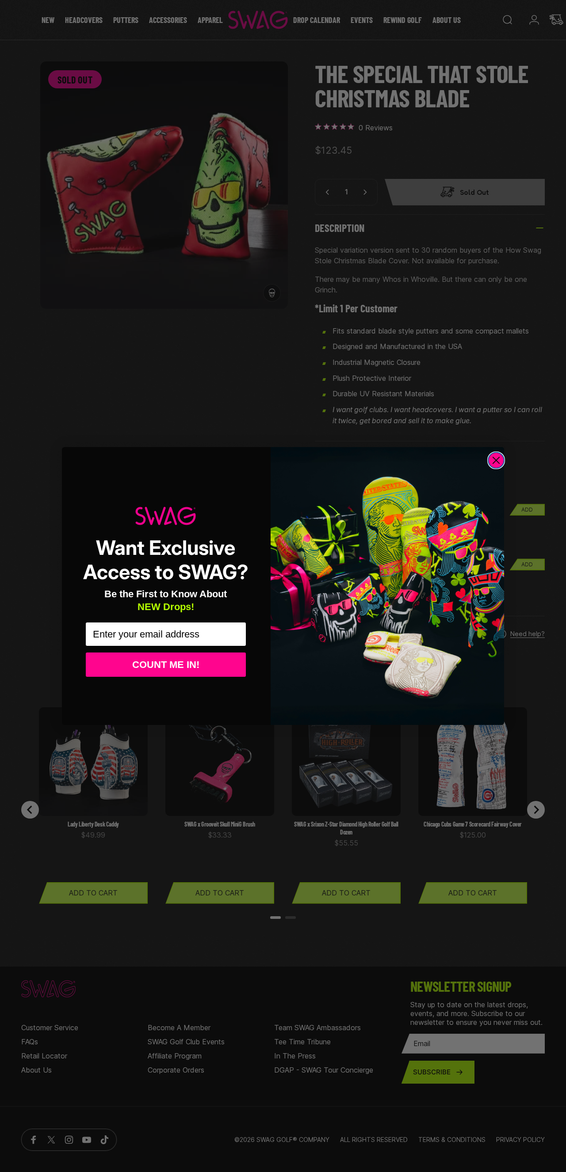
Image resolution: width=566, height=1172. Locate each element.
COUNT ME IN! (165, 664)
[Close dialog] (496, 460)
